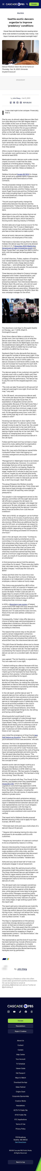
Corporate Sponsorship (20, 1096)
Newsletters (20, 1026)
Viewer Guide (20, 1068)
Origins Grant (20, 1092)
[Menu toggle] (3, 4)
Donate (34, 4)
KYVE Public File (20, 1115)
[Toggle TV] (38, 12)
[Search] (27, 4)
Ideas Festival (20, 1087)
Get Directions (20, 1142)
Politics (20, 13)
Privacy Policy (20, 1129)
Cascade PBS (18, 1150)
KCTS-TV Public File (20, 1110)
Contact (20, 1045)
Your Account (20, 1059)
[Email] (17, 102)
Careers (20, 1050)
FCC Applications (20, 1119)
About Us (20, 1041)
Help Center (20, 1054)
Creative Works (20, 1101)
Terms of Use (20, 1124)
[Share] (11, 102)
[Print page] (21, 102)
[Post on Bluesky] (14, 102)
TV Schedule (20, 1064)
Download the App (20, 1082)
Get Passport (20, 1073)
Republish (27, 103)
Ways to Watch (20, 1078)
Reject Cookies (20, 1031)
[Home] (20, 1006)
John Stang (16, 98)
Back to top (20, 1162)
